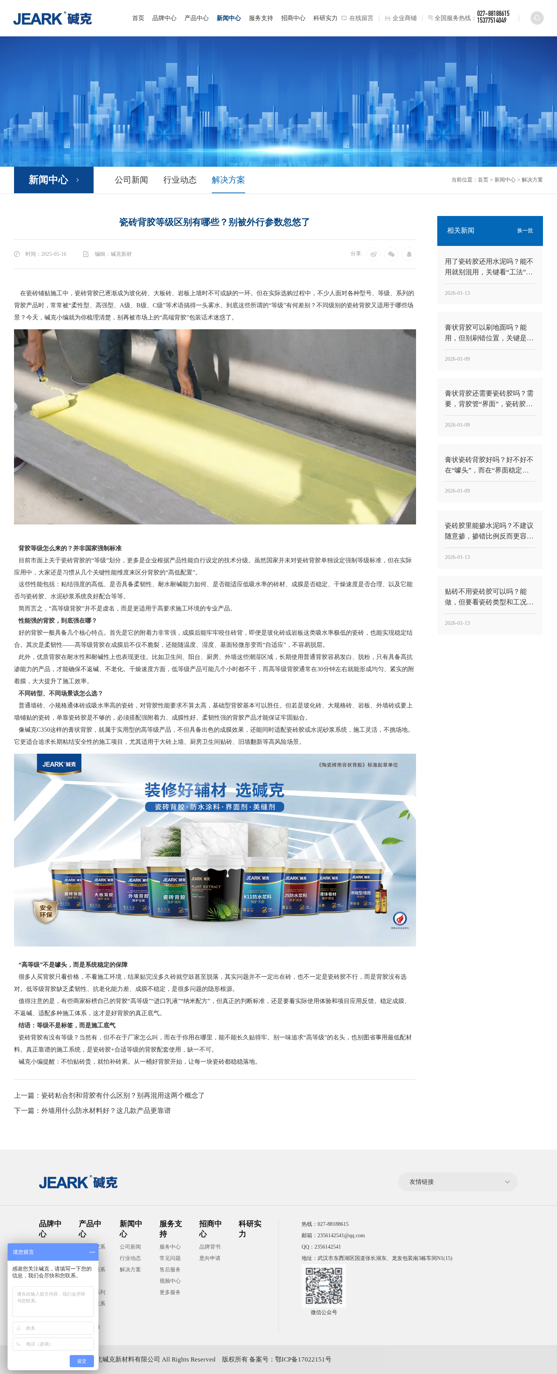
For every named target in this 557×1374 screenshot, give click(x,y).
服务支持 (261, 18)
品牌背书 (210, 1247)
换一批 (525, 230)
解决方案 (228, 180)
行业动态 (180, 180)
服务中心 (170, 1247)
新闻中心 (229, 18)
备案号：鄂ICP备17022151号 (290, 1359)
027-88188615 (493, 14)
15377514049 (491, 21)
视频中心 (170, 1281)
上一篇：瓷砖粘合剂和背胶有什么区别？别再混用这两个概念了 (109, 1095)
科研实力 (325, 18)
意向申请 (210, 1258)
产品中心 (197, 18)
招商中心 (293, 18)
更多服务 (170, 1292)
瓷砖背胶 (87, 293)
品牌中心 (164, 18)
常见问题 (170, 1258)
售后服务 (170, 1269)
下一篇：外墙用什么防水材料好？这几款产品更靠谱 (92, 1110)
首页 (138, 18)
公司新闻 (131, 180)
